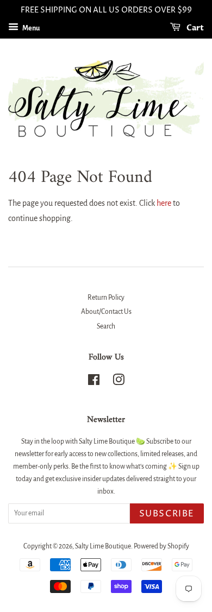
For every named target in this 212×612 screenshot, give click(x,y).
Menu (30, 28)
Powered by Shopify (161, 546)
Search (106, 326)
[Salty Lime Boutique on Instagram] (118, 382)
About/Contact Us (106, 312)
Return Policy (106, 297)
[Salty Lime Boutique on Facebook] (94, 382)
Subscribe (167, 514)
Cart (194, 28)
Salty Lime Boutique (103, 546)
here (164, 203)
